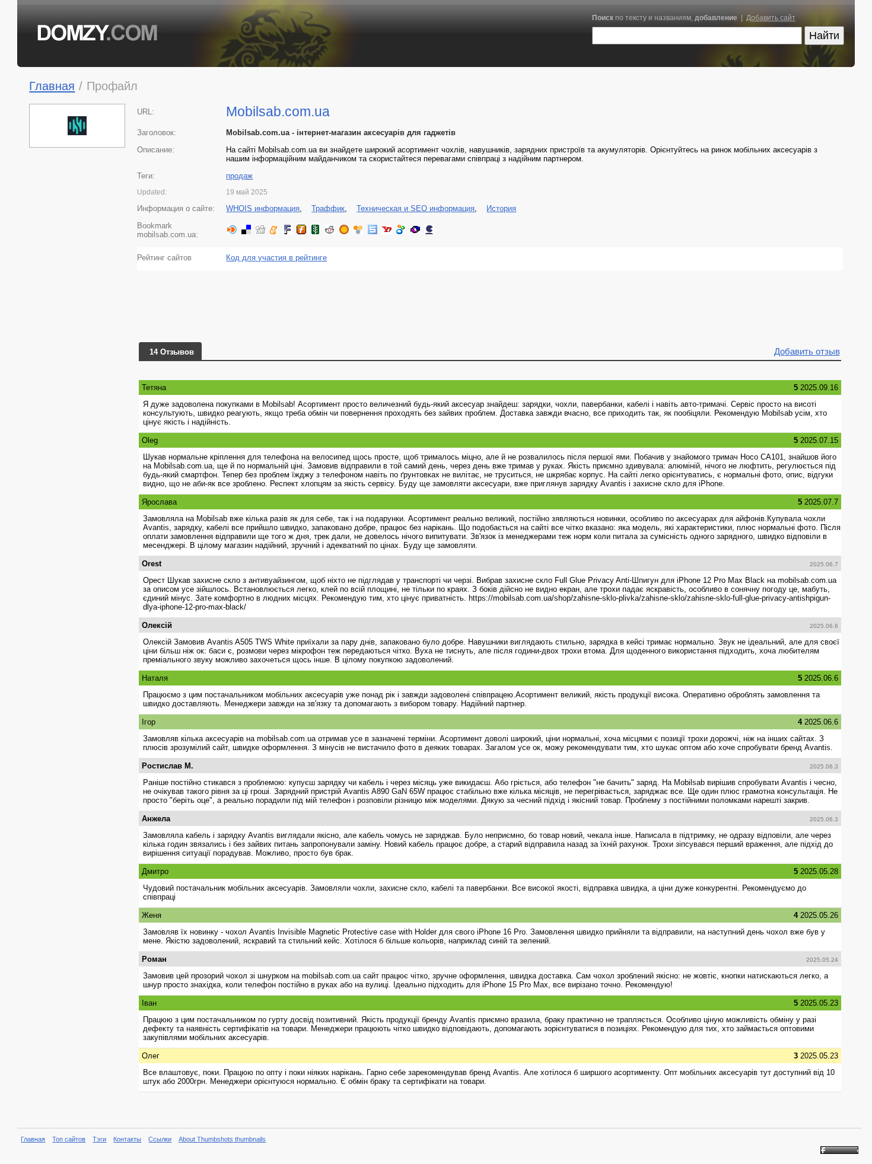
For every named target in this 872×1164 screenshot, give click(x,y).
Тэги (99, 1139)
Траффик (328, 208)
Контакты (127, 1139)
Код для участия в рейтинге (276, 257)
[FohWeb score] (839, 1151)
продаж (239, 175)
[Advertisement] (77, 334)
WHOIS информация (263, 208)
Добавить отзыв (807, 351)
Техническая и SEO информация (416, 208)
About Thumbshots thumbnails (222, 1139)
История (501, 208)
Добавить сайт (770, 17)
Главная (52, 86)
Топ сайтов (68, 1139)
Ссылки (159, 1139)
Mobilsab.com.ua (278, 111)
